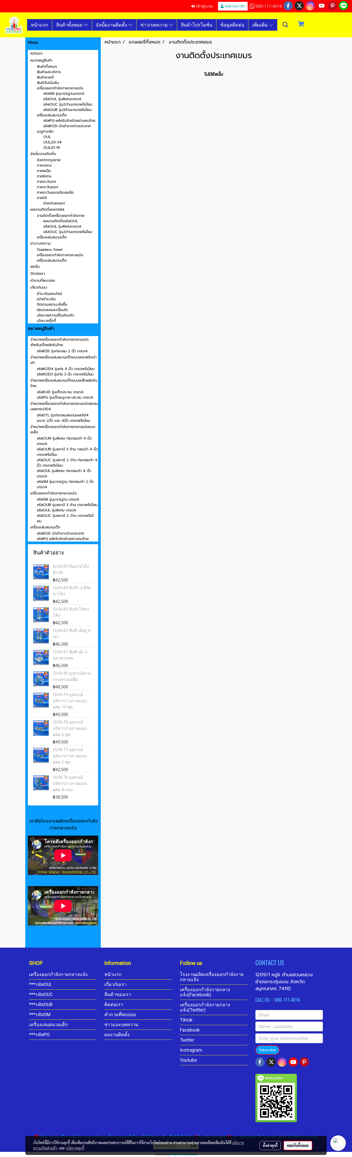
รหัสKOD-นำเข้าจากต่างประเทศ (67, 126)
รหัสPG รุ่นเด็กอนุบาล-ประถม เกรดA (65, 397)
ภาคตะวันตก (46, 181)
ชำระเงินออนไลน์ (49, 293)
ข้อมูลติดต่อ (232, 25)
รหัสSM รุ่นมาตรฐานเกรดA (63, 93)
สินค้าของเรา (117, 994)
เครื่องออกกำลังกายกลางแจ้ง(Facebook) (205, 992)
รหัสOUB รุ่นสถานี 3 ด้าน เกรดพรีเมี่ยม (67, 505)
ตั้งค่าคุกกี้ (270, 1145)
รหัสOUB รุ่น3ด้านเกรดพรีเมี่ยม (67, 110)
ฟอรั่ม (35, 266)
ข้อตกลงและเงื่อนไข (52, 310)
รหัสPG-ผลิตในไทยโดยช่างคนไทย (69, 120)
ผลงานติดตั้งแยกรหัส (47, 209)
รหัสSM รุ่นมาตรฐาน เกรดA (58, 499)
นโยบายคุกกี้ (75, 1148)
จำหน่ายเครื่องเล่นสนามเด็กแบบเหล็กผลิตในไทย (63, 383)
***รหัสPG (39, 1034)
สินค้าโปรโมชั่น (196, 25)
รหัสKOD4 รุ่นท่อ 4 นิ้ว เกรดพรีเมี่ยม (66, 369)
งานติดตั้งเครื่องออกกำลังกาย (61, 215)
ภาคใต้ (42, 198)
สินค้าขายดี (45, 77)
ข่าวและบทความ (121, 1024)
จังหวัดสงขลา (54, 203)
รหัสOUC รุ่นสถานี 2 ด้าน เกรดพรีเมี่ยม (65, 518)
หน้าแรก (39, 25)
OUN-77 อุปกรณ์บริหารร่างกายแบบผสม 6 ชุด (70, 756)
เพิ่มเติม (260, 25)
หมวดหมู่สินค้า (41, 60)
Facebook (190, 1030)
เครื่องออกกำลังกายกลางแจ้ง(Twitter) (205, 1007)
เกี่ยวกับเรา (38, 287)
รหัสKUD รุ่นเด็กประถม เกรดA (60, 392)
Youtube (188, 1060)
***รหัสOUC (41, 994)
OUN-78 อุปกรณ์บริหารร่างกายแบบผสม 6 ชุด (70, 728)
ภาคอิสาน (44, 176)
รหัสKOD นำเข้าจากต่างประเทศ (60, 533)
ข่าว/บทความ (154, 25)
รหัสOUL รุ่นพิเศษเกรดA (62, 99)
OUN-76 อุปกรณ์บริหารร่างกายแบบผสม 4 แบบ (70, 783)
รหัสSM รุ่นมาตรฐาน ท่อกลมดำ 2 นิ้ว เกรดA (65, 484)
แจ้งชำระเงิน (46, 299)
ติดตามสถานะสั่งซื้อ (52, 304)
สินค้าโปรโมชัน (48, 82)
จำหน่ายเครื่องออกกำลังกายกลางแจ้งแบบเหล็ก (62, 429)
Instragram (191, 1050)
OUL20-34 (52, 142)
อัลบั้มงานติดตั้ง (112, 25)
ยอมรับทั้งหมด (298, 1145)
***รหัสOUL (40, 984)
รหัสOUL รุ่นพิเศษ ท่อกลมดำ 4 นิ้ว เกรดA (64, 473)
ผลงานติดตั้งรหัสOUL (60, 221)
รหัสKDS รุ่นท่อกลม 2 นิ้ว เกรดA (62, 351)
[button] (285, 25)
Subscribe (267, 1050)
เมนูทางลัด (45, 131)
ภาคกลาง (44, 165)
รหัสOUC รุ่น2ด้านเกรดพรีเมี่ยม (67, 104)
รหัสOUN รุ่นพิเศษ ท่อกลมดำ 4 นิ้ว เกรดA (64, 441)
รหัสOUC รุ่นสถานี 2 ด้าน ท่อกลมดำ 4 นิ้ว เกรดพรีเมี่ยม (67, 462)
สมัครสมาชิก (234, 6)
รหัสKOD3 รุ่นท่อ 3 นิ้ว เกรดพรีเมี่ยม (65, 374)
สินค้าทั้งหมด (70, 25)
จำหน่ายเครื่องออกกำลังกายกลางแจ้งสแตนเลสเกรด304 (64, 406)
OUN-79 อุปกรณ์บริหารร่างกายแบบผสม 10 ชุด (70, 701)
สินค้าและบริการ (49, 72)
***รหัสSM (40, 1014)
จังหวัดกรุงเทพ (49, 160)
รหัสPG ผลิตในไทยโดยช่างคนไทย (63, 539)
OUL (47, 137)
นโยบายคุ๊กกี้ (46, 320)
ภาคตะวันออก (47, 187)
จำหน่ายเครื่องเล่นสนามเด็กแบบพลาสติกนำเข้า (63, 360)
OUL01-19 (51, 147)
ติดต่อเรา (37, 273)
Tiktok (186, 1020)
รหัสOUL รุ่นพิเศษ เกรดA (56, 510)
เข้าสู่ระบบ (204, 6)
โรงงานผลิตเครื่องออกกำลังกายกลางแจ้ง (212, 977)
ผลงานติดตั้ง (117, 1034)
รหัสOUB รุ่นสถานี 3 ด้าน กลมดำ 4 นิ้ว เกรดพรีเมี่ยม (67, 452)
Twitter (187, 1040)
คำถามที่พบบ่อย (42, 280)
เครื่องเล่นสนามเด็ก (52, 115)
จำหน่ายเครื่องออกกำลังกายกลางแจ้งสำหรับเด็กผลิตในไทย (59, 342)
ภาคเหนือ (44, 171)
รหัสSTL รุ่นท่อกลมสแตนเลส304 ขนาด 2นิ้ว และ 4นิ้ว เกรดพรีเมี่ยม (63, 418)
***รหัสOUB (41, 1004)
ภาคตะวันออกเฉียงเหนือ (55, 192)
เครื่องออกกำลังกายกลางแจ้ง (60, 88)
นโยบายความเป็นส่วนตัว (55, 315)
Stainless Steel (49, 249)
